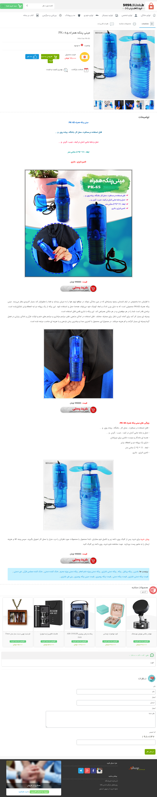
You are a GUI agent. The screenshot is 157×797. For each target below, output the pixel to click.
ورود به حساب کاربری (39, 792)
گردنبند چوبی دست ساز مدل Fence (18, 634)
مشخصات (145, 24)
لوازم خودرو (88, 15)
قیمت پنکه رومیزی (103, 576)
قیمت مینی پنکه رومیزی (84, 576)
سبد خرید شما (11, 6)
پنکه (119, 571)
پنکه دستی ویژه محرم (69, 571)
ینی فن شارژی (67, 576)
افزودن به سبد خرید (47, 59)
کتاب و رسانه (28, 15)
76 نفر (29, 57)
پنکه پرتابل (127, 571)
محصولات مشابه (125, 24)
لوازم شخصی (127, 15)
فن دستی (17, 571)
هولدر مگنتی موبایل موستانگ (141, 634)
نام (154, 686)
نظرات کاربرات (103, 24)
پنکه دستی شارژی (109, 571)
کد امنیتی (152, 732)
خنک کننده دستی (51, 571)
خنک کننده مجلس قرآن (32, 571)
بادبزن (135, 571)
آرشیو (144, 592)
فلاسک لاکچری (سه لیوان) (49, 634)
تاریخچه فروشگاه (111, 781)
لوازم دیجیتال (107, 15)
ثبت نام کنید (23, 792)
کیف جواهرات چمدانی (110, 634)
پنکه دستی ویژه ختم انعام (89, 571)
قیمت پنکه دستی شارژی (138, 576)
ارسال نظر (150, 752)
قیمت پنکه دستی (120, 576)
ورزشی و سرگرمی (49, 15)
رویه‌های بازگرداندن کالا (109, 785)
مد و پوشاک (70, 15)
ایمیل (153, 697)
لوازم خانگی (145, 15)
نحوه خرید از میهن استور (108, 789)
